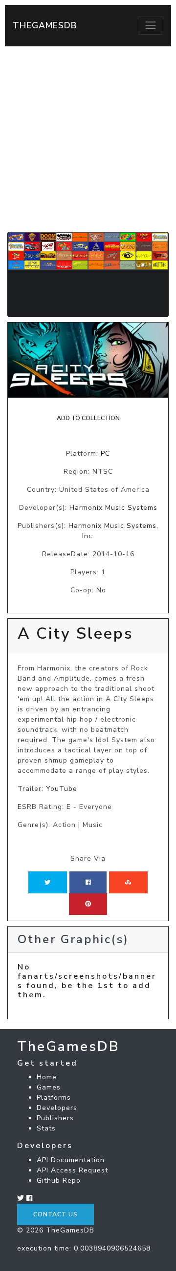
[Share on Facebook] (88, 882)
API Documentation (71, 1160)
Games (49, 1087)
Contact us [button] (55, 1214)
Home (47, 1077)
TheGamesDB (45, 25)
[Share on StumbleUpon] (128, 882)
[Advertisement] (88, 139)
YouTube (61, 788)
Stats (46, 1128)
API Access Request (72, 1170)
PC (105, 453)
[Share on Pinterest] (88, 904)
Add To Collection (88, 418)
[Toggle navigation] (150, 25)
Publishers (55, 1118)
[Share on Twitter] (47, 882)
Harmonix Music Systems (113, 507)
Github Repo (59, 1180)
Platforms (54, 1097)
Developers (57, 1107)
